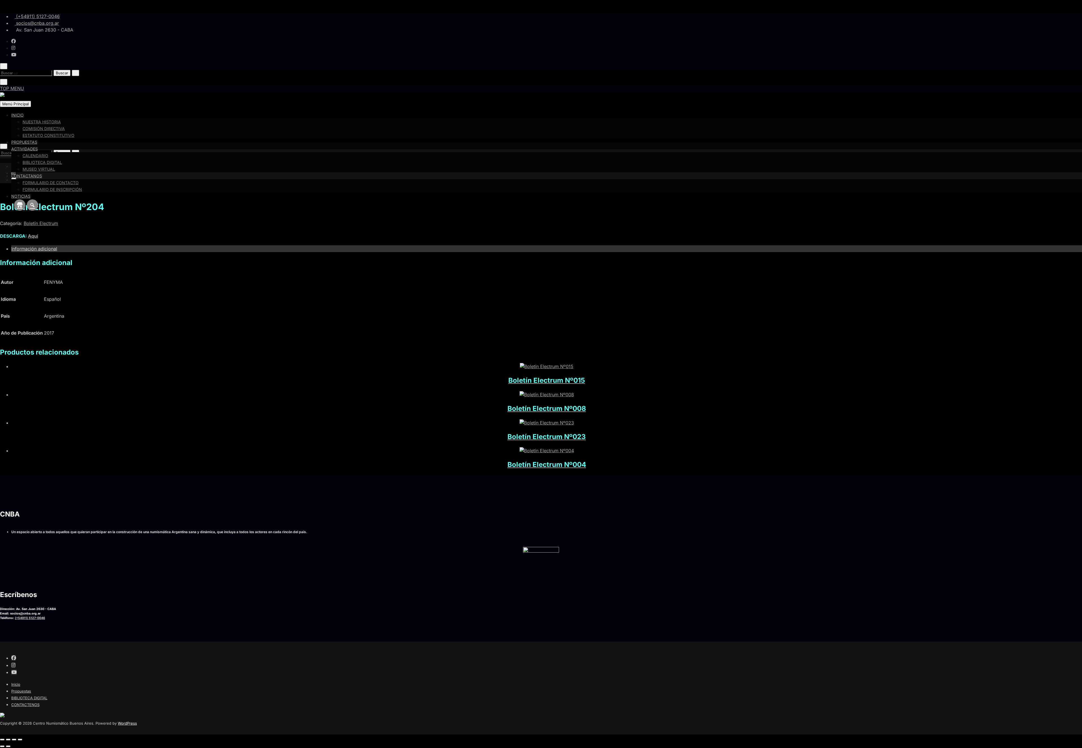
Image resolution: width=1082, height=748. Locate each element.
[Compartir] (14, 739)
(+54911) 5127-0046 (37, 16)
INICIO (17, 115)
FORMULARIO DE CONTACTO (51, 182)
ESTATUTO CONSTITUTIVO (48, 135)
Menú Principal (15, 104)
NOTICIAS (20, 196)
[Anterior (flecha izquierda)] (2, 746)
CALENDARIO (35, 155)
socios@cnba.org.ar (37, 23)
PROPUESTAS (24, 142)
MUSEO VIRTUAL (39, 169)
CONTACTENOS (25, 704)
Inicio (15, 684)
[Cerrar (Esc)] (20, 739)
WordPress (127, 723)
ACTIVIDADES (24, 148)
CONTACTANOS (26, 175)
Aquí (33, 236)
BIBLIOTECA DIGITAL (42, 162)
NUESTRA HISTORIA (42, 121)
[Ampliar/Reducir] (2, 739)
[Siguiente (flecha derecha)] (8, 746)
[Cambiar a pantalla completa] (8, 739)
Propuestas (21, 691)
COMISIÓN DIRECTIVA (44, 128)
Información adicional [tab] (34, 248)
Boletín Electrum (41, 223)
